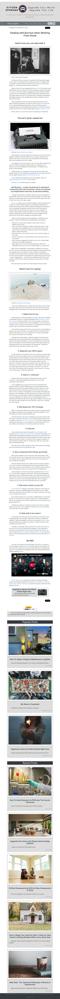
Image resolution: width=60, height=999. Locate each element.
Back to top (30, 997)
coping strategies (24, 532)
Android (46, 472)
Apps (44, 23)
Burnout (13, 203)
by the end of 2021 (44, 108)
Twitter (14, 583)
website (39, 582)
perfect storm (46, 520)
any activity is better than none (25, 434)
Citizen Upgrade (13, 23)
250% (42, 103)
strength (44, 432)
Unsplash (30, 152)
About (26, 23)
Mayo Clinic (17, 182)
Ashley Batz (20, 303)
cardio (37, 432)
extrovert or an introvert (28, 420)
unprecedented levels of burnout (18, 179)
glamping (40, 506)
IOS (10, 473)
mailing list (25, 583)
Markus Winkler (21, 152)
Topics (39, 23)
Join (31, 23)
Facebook (46, 582)
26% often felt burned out (32, 175)
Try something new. (16, 488)
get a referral (40, 532)
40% (38, 88)
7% (10, 92)
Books (35, 23)
